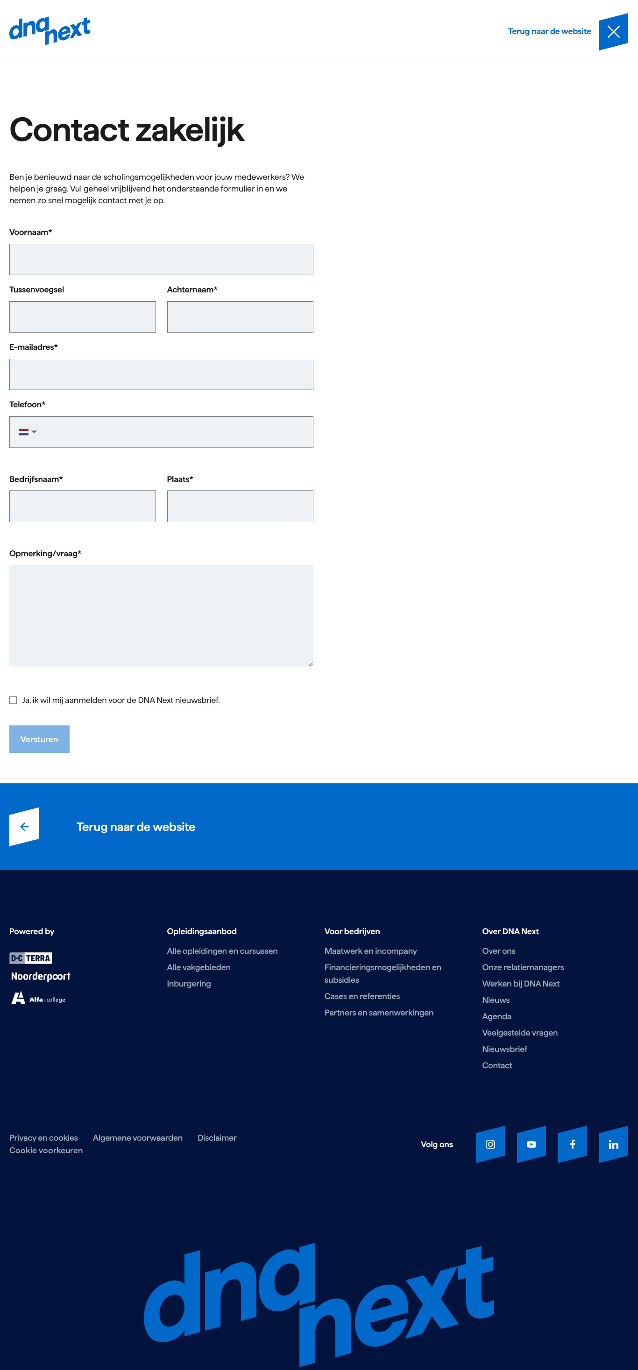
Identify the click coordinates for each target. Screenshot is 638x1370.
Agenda (497, 1016)
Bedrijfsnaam (34, 479)
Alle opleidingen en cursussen (222, 951)
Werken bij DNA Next (521, 984)
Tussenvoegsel (36, 290)
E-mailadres (31, 347)
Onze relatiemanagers (523, 967)
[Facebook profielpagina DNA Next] (573, 1144)
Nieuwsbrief (504, 1049)
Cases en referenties (362, 996)
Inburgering (189, 984)
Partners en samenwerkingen (379, 1012)
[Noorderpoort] (40, 980)
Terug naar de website (136, 826)
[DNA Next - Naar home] (50, 32)
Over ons (499, 951)
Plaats (178, 479)
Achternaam (190, 290)
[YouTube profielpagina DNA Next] (531, 1144)
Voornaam (28, 232)
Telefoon (25, 405)
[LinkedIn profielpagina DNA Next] (614, 1144)
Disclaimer (217, 1138)
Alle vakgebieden (199, 967)
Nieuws (496, 1000)
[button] (27, 432)
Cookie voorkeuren (46, 1150)
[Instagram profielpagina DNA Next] (490, 1144)
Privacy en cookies (43, 1138)
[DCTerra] (30, 961)
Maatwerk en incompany (371, 951)
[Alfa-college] (38, 1001)
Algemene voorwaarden (138, 1138)
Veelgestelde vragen (520, 1033)
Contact (497, 1065)
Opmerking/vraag (43, 554)
